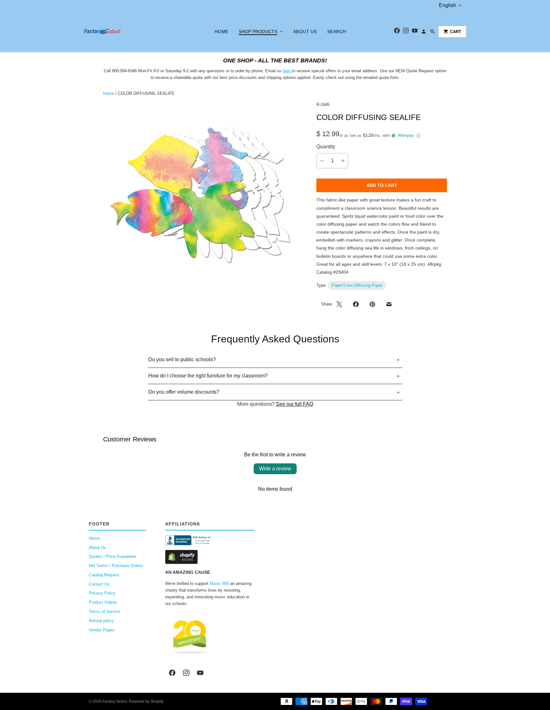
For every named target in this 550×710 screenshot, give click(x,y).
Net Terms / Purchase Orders (116, 565)
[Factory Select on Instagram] (186, 673)
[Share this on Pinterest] (372, 304)
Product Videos (103, 602)
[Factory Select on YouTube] (200, 673)
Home (222, 31)
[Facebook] (397, 32)
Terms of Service (104, 611)
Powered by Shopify (146, 701)
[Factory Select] (121, 31)
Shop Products (258, 31)
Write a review (275, 468)
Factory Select (114, 701)
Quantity (325, 146)
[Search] (432, 31)
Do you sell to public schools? (182, 359)
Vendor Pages (102, 630)
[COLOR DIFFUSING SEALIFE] (201, 194)
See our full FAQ (294, 404)
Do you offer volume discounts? (183, 392)
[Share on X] (341, 304)
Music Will (219, 583)
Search (336, 31)
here (287, 70)
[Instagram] (406, 32)
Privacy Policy (102, 593)
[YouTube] (415, 32)
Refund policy (101, 620)
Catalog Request (104, 575)
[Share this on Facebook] (356, 304)
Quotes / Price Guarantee (112, 556)
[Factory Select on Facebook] (172, 673)
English (447, 5)
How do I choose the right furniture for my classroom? (208, 375)
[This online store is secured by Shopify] (209, 557)
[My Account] (424, 31)
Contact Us (99, 584)
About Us (305, 31)
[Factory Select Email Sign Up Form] (291, 70)
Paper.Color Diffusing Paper (357, 285)
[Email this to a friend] (389, 304)
